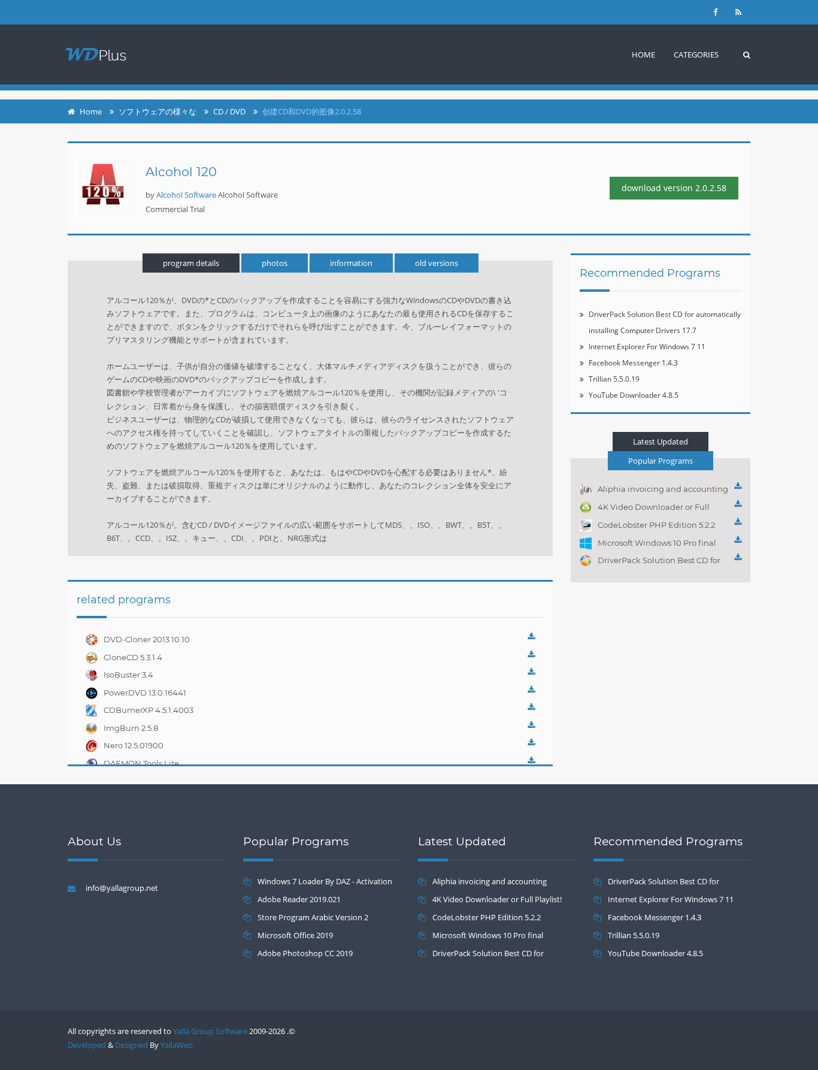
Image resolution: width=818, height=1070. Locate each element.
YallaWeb (176, 1044)
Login (89, 13)
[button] (696, 54)
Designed (131, 1044)
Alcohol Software (186, 194)
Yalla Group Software (210, 1031)
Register (140, 13)
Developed (87, 1044)
